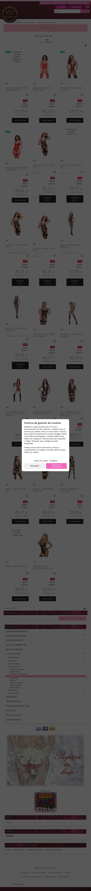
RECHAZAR (34, 466)
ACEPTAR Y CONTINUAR (56, 466)
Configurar (53, 461)
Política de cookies (41, 461)
